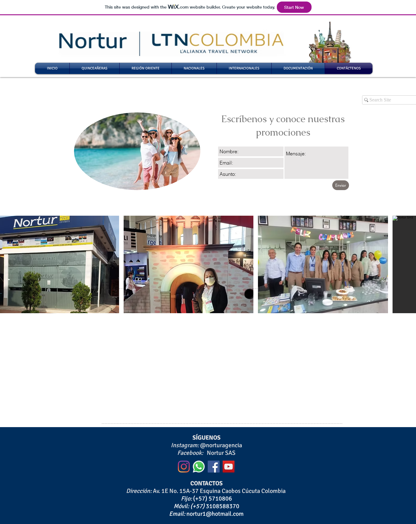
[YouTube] (228, 467)
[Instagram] (184, 467)
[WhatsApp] (199, 467)
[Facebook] (214, 467)
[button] (189, 264)
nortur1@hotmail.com (215, 514)
